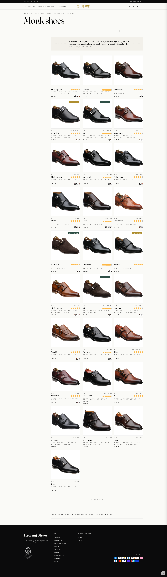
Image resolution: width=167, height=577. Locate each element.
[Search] (134, 6)
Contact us (57, 537)
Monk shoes (74, 41)
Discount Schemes (59, 555)
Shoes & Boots (32, 6)
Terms (90, 572)
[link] (77, 96)
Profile (79, 540)
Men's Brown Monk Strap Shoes (82, 514)
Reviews (56, 546)
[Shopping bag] (141, 6)
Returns (97, 572)
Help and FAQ (58, 540)
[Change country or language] (130, 6)
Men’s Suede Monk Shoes (104, 514)
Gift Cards (57, 549)
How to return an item (60, 543)
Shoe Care (54, 6)
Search (56, 561)
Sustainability (57, 558)
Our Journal (62, 6)
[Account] (138, 6)
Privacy (83, 572)
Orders (80, 537)
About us (56, 552)
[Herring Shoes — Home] (83, 6)
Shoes (49, 13)
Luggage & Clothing (44, 6)
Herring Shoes (28, 13)
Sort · (123, 31)
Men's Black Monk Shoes (60, 514)
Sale (25, 6)
